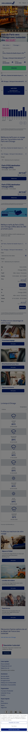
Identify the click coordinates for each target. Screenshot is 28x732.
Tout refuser (14, 726)
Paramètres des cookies (14, 722)
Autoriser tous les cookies (14, 729)
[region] (14, 723)
